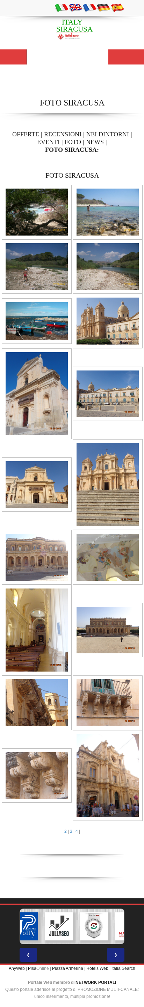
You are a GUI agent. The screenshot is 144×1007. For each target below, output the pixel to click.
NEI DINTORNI (107, 134)
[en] (75, 7)
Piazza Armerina (67, 968)
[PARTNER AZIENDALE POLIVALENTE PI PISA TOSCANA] (24, 926)
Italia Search (123, 968)
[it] (62, 7)
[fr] (89, 7)
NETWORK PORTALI (95, 982)
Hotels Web (97, 968)
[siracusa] (37, 211)
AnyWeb (17, 968)
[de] (103, 7)
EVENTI (48, 141)
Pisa (32, 968)
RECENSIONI (62, 134)
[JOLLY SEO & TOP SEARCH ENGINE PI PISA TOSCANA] (59, 926)
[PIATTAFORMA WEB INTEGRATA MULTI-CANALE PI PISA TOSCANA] (94, 926)
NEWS (95, 141)
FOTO (73, 141)
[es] (117, 7)
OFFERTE (25, 134)
